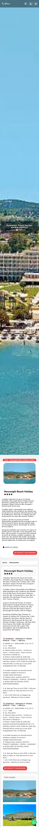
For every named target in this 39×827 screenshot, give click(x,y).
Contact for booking (26, 553)
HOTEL (4, 563)
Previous (1, 227)
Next (38, 227)
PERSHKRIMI (14, 563)
